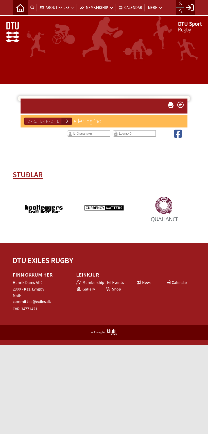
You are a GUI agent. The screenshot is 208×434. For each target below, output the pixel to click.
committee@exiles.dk (32, 301)
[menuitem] (20, 7)
